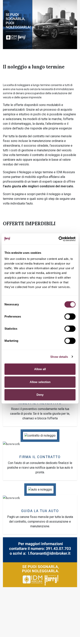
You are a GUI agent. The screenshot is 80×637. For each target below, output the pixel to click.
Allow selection (40, 382)
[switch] (70, 316)
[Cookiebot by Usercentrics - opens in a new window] (59, 238)
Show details (59, 356)
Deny (40, 394)
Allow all (40, 369)
